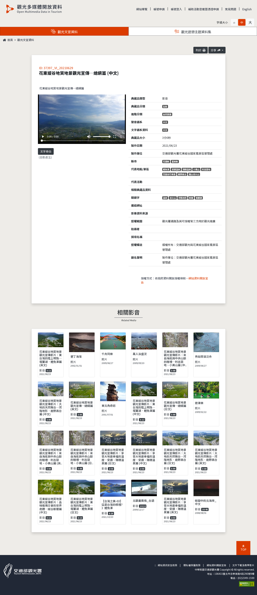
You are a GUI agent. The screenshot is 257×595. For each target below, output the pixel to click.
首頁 (10, 40)
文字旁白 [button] (45, 151)
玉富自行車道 (169, 174)
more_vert (121, 136)
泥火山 (173, 197)
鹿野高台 (182, 174)
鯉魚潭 (166, 169)
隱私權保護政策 (192, 565)
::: (155, 565)
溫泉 (165, 197)
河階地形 (182, 197)
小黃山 (196, 169)
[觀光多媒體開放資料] (34, 9)
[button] (234, 22)
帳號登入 (176, 9)
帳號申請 (159, 9)
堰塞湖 (199, 197)
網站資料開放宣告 (216, 565)
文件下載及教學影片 (243, 565)
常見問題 (230, 9)
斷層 (191, 197)
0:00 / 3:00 (53, 136)
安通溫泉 (176, 169)
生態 (165, 106)
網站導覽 (141, 9)
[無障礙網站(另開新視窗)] (246, 583)
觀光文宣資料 (25, 40)
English (247, 9)
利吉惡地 (206, 169)
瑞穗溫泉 (187, 169)
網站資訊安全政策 (167, 565)
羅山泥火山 (194, 174)
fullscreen (115, 136)
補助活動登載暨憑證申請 (203, 9)
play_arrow (43, 136)
